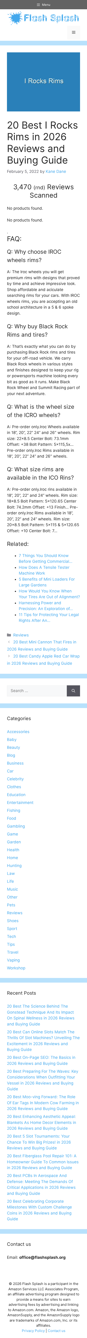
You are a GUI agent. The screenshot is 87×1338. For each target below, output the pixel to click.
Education (16, 794)
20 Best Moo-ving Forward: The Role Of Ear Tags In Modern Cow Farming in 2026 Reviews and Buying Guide (43, 1102)
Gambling (16, 826)
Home (12, 857)
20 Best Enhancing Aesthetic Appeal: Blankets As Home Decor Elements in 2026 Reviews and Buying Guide (41, 1122)
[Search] (73, 690)
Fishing (13, 810)
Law (11, 873)
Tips (11, 944)
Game (12, 834)
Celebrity (15, 779)
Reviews (21, 635)
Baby (11, 739)
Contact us (56, 1331)
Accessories (18, 731)
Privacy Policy (33, 1331)
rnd (39, 187)
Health (13, 850)
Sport (12, 928)
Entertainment (20, 802)
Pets (11, 905)
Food (11, 818)
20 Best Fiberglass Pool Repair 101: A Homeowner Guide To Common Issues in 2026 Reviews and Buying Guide (43, 1162)
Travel (12, 952)
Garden (14, 842)
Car (10, 771)
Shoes (13, 920)
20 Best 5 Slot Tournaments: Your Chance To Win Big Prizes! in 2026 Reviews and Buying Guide (39, 1142)
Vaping (13, 960)
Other (12, 897)
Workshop (16, 968)
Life (10, 881)
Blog (11, 755)
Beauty (13, 747)
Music (12, 889)
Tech (11, 936)
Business (15, 763)
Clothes (14, 786)
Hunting (14, 865)
